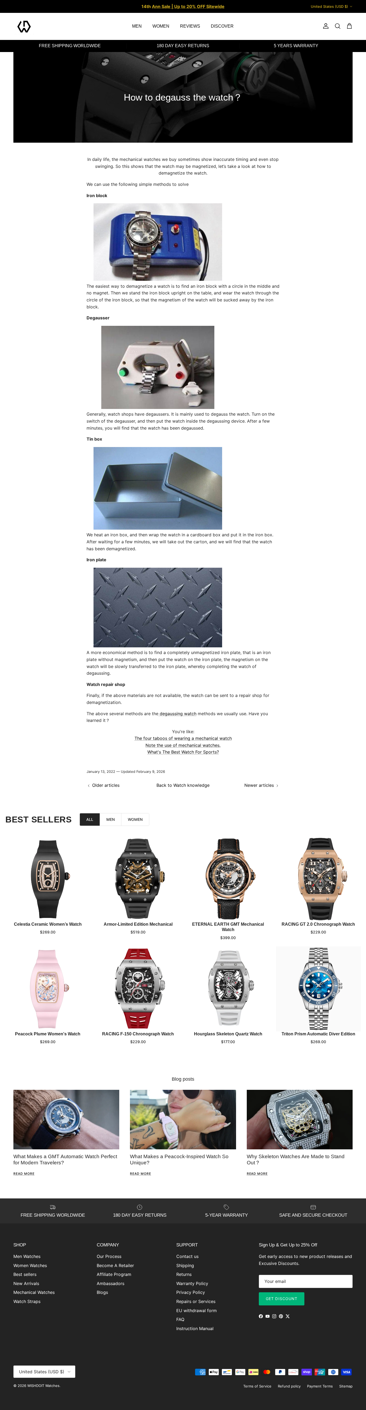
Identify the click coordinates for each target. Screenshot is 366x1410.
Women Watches (30, 1265)
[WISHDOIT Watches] (24, 26)
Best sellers (24, 1274)
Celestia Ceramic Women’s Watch (48, 924)
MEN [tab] (110, 819)
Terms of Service (257, 1386)
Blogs (102, 1292)
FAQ (180, 1319)
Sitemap (346, 1386)
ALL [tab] (89, 819)
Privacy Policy (190, 1292)
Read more (24, 1174)
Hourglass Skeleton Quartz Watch (228, 1033)
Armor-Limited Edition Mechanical (137, 924)
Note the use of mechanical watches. (183, 745)
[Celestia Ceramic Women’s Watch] (47, 879)
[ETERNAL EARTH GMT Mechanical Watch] (228, 879)
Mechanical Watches (34, 1292)
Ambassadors (110, 1283)
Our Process (109, 1256)
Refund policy (289, 1386)
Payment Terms (320, 1386)
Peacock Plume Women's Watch (47, 1033)
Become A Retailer (115, 1265)
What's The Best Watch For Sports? (183, 752)
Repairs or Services (195, 1301)
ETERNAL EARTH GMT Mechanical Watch (228, 927)
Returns (184, 1274)
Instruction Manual (195, 1328)
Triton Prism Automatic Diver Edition (318, 1033)
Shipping (185, 1265)
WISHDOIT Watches (43, 1385)
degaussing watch (177, 713)
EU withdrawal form (196, 1310)
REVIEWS (190, 26)
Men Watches (26, 1256)
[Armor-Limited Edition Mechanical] (138, 879)
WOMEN (160, 26)
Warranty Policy (192, 1283)
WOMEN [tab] (135, 819)
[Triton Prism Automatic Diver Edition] (318, 988)
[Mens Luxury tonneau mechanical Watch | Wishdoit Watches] (158, 279)
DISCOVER (222, 26)
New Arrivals (26, 1283)
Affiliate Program (114, 1274)
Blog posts (183, 1079)
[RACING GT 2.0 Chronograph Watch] (318, 879)
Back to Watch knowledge (183, 785)
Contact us (187, 1256)
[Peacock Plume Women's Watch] (47, 988)
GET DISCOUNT (281, 1298)
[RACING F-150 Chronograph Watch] (138, 988)
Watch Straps (26, 1301)
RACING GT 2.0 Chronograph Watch (318, 924)
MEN (137, 26)
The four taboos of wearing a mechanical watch (183, 738)
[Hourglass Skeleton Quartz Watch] (228, 988)
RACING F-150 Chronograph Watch (138, 1033)
